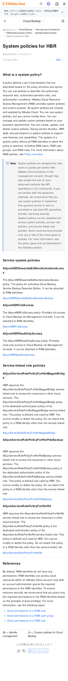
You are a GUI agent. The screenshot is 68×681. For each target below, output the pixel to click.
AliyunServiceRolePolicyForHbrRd (22, 552)
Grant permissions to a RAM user (26, 610)
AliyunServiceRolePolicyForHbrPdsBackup (27, 499)
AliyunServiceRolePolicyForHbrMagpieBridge (29, 432)
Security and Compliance (48, 29)
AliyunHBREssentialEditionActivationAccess (28, 298)
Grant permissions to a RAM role (26, 620)
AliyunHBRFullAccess (15, 326)
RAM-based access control (19, 32)
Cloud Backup (25, 29)
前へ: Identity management (10, 634)
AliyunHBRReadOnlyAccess (19, 354)
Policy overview (33, 154)
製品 (58, 59)
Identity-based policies (45, 32)
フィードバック (39, 650)
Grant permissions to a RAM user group (30, 615)
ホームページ (9, 29)
